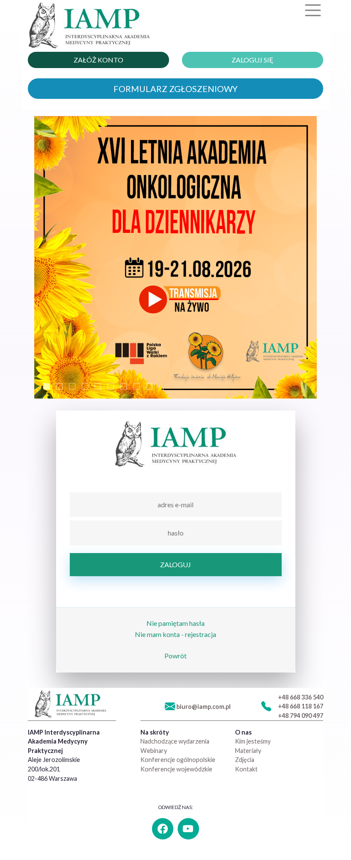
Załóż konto (98, 60)
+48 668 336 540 (300, 697)
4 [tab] (85, 386)
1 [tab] (46, 386)
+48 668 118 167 (300, 706)
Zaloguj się (253, 60)
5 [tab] (98, 386)
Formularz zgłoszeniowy (175, 88)
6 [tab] (110, 386)
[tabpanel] (175, 257)
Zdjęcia (244, 759)
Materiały (248, 750)
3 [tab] (72, 386)
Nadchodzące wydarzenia (174, 741)
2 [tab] (59, 386)
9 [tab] (149, 386)
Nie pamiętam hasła (175, 623)
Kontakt (246, 769)
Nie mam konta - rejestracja (175, 634)
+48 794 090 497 (300, 715)
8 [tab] (136, 386)
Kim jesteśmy (253, 741)
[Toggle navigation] (313, 10)
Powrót (175, 656)
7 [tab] (123, 386)
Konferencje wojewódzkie (176, 769)
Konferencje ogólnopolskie (177, 759)
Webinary (153, 750)
